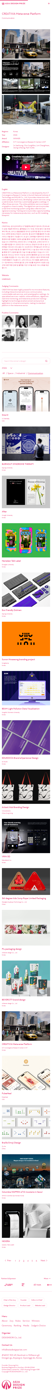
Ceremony (7, 1325)
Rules (18, 1320)
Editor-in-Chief (36, 1300)
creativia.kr (6, 279)
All (4, 373)
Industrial (20, 373)
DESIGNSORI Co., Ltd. (12, 1337)
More (46, 1278)
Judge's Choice (38, 1325)
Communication (35, 373)
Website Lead (40, 1305)
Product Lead (25, 1305)
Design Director (9, 1305)
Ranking (17, 1325)
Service (26, 1320)
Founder (24, 1300)
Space (11, 373)
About (4, 1320)
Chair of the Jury (10, 1300)
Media (26, 1325)
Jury (11, 1320)
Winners (36, 1320)
